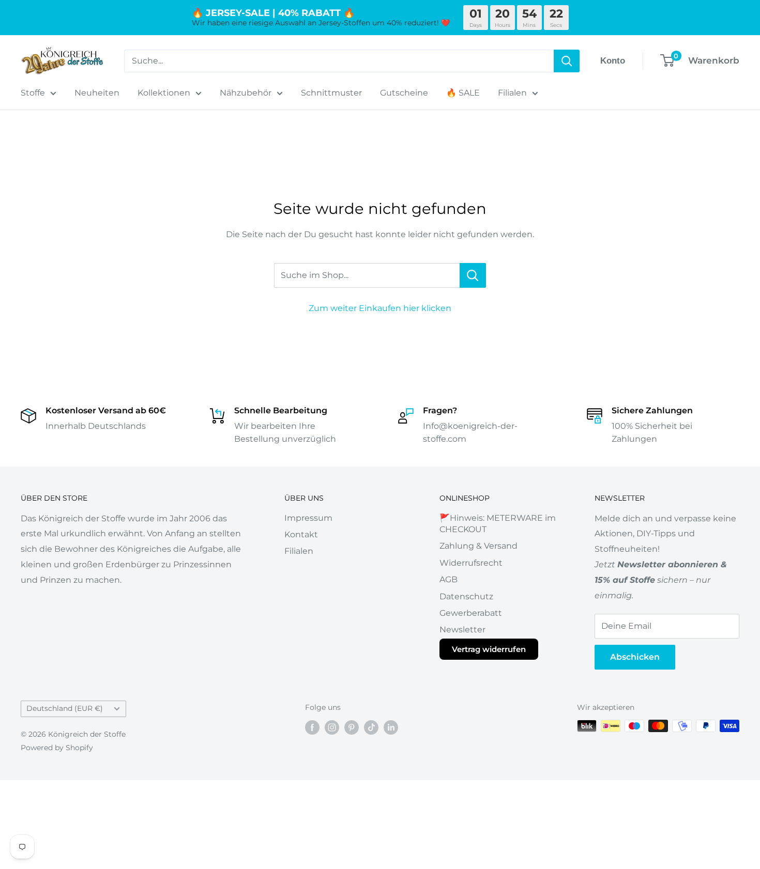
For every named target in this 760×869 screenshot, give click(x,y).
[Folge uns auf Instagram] (332, 727)
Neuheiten (96, 93)
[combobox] (339, 61)
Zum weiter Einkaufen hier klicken (380, 308)
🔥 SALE (463, 93)
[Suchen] (567, 61)
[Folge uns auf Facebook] (312, 727)
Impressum (308, 518)
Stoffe (33, 93)
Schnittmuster (331, 93)
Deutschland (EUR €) (64, 708)
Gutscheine (404, 93)
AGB (448, 579)
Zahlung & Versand (478, 546)
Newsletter (462, 629)
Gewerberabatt (470, 613)
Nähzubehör (245, 93)
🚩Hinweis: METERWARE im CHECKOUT (497, 523)
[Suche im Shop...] (473, 275)
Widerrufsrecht (471, 563)
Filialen (512, 93)
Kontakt (301, 534)
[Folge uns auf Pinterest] (351, 727)
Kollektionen (164, 93)
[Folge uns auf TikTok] (371, 727)
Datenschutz (466, 596)
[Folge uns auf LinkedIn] (391, 727)
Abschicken (635, 657)
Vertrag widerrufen (489, 649)
